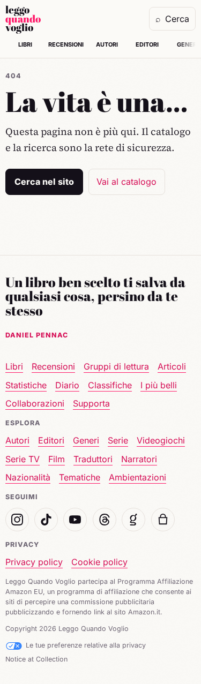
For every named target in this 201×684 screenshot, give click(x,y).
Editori (147, 44)
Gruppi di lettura (116, 366)
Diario (67, 385)
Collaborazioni (34, 403)
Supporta (91, 403)
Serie (118, 440)
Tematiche (79, 477)
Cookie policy (99, 562)
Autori (107, 44)
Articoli (172, 366)
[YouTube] (75, 519)
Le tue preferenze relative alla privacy (86, 645)
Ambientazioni (137, 477)
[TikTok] (46, 519)
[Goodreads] (133, 519)
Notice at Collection (36, 659)
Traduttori (93, 459)
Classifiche (110, 385)
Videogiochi (161, 440)
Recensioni (66, 44)
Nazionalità (27, 477)
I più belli (158, 385)
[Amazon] (163, 519)
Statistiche (26, 385)
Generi (86, 440)
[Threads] (104, 519)
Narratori (139, 459)
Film (56, 459)
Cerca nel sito (44, 181)
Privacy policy (34, 562)
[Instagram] (17, 519)
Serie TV (22, 459)
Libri (25, 44)
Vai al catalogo (126, 181)
